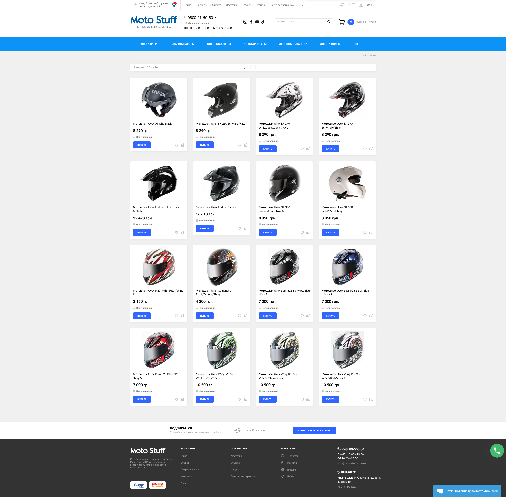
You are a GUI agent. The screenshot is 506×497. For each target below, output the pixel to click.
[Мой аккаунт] (361, 5)
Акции (234, 469)
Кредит (246, 5)
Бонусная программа (282, 5)
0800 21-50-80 (201, 18)
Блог (183, 483)
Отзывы (260, 5)
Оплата (216, 5)
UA (368, 5)
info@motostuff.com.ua (196, 23)
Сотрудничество (190, 469)
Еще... (301, 5)
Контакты (201, 5)
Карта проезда (346, 486)
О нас (188, 5)
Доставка (231, 5)
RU (372, 5)
